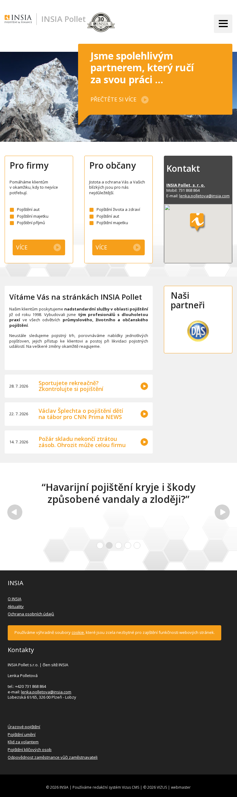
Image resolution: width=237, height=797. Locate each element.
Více (21, 247)
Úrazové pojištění (24, 726)
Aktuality (16, 606)
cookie (78, 632)
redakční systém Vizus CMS (116, 787)
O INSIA (14, 599)
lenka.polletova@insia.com (204, 196)
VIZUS (162, 787)
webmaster (181, 787)
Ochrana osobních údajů (31, 614)
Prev (15, 512)
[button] (198, 223)
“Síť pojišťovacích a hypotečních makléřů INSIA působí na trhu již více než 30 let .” (136, 499)
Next (222, 512)
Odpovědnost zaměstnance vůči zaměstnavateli (53, 757)
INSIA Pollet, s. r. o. (185, 185)
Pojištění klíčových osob (30, 749)
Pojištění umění (21, 734)
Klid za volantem (23, 742)
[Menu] (223, 23)
